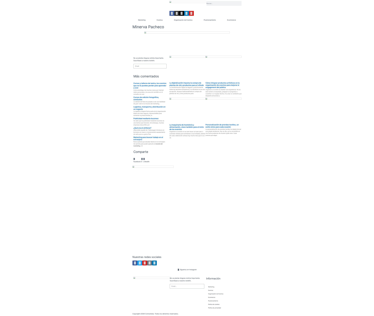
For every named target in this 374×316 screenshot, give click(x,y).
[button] (137, 160)
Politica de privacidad (214, 308)
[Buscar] (241, 3)
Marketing (142, 20)
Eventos (160, 20)
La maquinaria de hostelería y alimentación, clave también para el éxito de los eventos (186, 127)
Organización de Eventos (183, 20)
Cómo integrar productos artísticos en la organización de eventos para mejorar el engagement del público (222, 85)
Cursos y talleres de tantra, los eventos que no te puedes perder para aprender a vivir (149, 85)
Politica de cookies (213, 304)
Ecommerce (231, 20)
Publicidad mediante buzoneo (145, 118)
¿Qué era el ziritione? (142, 128)
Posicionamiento (210, 20)
